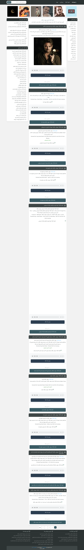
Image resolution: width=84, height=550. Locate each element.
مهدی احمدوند (73, 22)
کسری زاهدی (73, 43)
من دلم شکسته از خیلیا (22, 77)
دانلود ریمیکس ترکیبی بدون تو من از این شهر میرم (43, 540)
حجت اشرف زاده (73, 36)
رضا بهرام (74, 57)
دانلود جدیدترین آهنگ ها (21, 91)
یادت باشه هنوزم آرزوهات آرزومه (20, 119)
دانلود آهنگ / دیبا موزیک (21, 62)
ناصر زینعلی (73, 51)
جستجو (9, 2)
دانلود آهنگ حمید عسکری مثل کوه (19, 55)
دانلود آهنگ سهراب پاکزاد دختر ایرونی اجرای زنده (53, 415)
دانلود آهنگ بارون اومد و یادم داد (20, 56)
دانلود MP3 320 (47, 75)
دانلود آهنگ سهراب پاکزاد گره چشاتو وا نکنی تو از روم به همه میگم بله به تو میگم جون (47, 452)
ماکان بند (74, 34)
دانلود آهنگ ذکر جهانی (22, 64)
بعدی (40, 527)
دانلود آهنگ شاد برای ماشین (21, 106)
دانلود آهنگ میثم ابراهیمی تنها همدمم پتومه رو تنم (67, 537)
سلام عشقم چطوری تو (22, 87)
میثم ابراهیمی (73, 28)
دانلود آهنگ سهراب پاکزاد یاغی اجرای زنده (55, 168)
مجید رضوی (71, 26)
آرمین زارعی (73, 38)
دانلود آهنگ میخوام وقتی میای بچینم (19, 98)
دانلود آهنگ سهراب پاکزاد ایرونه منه (56, 90)
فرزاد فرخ (74, 41)
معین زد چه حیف (23, 79)
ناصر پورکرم (74, 49)
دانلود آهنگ (67, 2)
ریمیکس (61, 2)
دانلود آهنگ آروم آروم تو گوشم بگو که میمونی (54, 205)
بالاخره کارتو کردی (23, 81)
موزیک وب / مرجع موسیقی (21, 94)
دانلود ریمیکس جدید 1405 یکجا (47, 535)
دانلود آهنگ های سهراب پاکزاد (47, 20)
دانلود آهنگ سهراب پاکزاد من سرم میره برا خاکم (53, 26)
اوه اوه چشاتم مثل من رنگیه (21, 110)
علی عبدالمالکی (73, 40)
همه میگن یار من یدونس (21, 104)
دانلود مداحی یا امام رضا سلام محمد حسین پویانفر (21, 537)
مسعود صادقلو (73, 24)
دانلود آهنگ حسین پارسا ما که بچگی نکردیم (18, 30)
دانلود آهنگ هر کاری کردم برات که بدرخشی (18, 34)
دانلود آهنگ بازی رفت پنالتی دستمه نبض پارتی (17, 40)
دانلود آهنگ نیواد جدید (22, 24)
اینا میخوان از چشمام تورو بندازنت (20, 74)
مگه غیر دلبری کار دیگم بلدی (21, 70)
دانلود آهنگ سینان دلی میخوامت (20, 41)
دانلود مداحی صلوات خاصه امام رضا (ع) (23, 539)
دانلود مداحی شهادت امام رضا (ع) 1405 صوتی (22, 535)
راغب (75, 26)
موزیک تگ (44, 547)
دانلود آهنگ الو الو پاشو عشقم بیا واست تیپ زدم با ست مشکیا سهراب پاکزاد (47, 490)
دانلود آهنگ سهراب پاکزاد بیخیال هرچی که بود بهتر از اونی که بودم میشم (48, 337)
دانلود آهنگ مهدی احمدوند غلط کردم (19, 53)
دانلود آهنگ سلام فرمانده (21, 93)
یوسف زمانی (73, 53)
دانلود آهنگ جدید (23, 113)
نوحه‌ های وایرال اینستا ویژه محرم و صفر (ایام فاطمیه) (20, 540)
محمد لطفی (73, 45)
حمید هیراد (74, 32)
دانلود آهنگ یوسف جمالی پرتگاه (20, 43)
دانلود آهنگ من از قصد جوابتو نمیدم (19, 89)
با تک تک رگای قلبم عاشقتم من (20, 102)
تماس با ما (34, 547)
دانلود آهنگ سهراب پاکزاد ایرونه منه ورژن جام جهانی (52, 127)
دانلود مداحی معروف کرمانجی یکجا (23, 534)
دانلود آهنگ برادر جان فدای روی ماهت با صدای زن (17, 32)
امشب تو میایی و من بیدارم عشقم (19, 66)
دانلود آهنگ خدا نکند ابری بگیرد (20, 100)
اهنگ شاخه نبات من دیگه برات (20, 60)
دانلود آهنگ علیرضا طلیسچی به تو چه (19, 51)
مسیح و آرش (73, 47)
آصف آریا (74, 55)
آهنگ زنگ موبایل (23, 83)
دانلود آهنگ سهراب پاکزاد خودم (57, 376)
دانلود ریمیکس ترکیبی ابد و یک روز (46, 534)
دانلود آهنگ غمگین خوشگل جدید (20, 22)
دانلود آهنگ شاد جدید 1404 (21, 115)
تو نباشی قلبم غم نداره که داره (20, 117)
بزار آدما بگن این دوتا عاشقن (21, 75)
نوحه (57, 2)
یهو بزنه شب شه (23, 112)
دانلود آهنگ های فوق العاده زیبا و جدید (19, 96)
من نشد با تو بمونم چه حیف (21, 68)
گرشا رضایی (73, 30)
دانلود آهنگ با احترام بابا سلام (20, 58)
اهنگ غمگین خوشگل (22, 85)
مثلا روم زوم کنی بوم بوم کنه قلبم (20, 72)
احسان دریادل (73, 59)
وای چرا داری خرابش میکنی (21, 108)
